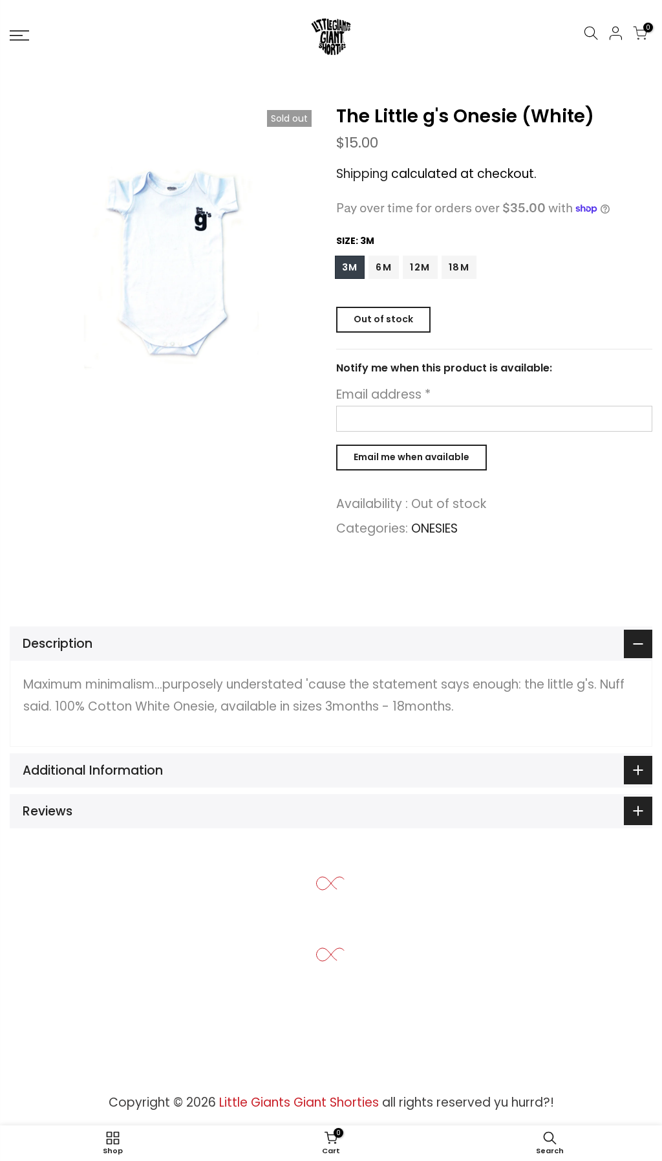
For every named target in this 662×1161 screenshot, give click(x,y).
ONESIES (434, 528)
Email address (383, 394)
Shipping (362, 173)
